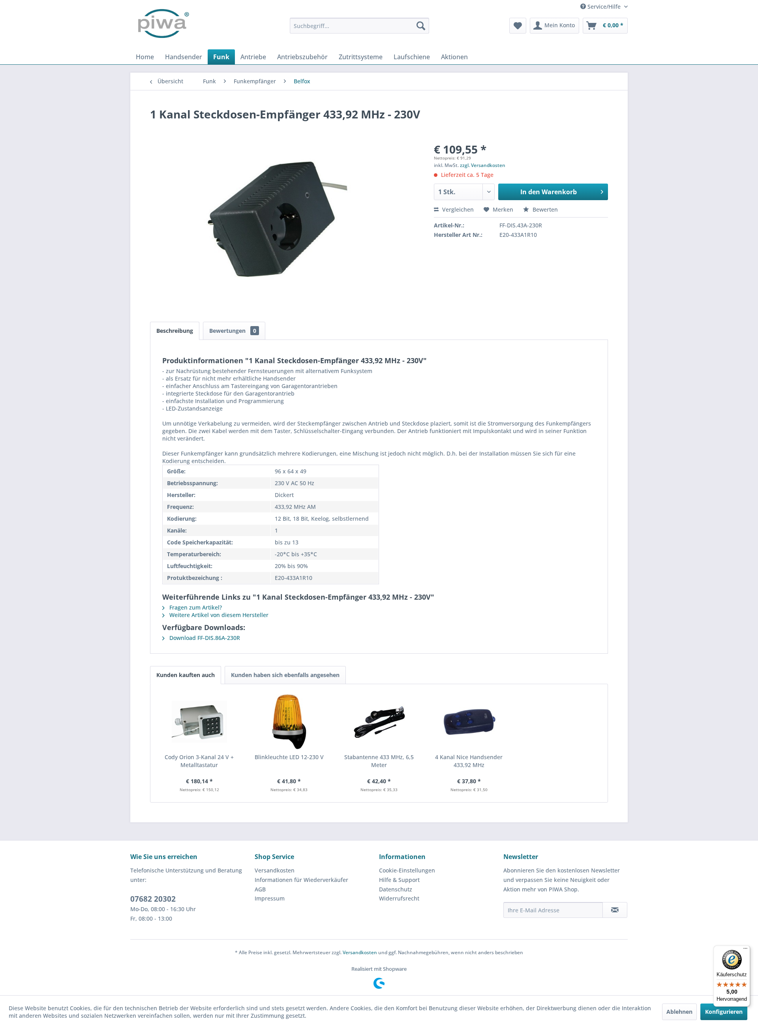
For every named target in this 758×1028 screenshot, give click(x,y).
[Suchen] (421, 26)
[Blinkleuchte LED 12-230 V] (289, 721)
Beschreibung (174, 330)
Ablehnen (679, 1011)
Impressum (270, 898)
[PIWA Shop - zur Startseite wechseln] (162, 25)
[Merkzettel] (517, 26)
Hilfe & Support (399, 880)
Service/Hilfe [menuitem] (604, 6)
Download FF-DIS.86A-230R (204, 638)
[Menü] (745, 950)
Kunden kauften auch (185, 675)
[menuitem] (359, 26)
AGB (260, 889)
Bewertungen (232, 330)
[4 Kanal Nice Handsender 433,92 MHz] (469, 721)
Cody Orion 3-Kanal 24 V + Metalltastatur (199, 761)
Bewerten (544, 209)
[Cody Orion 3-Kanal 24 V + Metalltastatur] (199, 721)
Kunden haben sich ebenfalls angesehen (285, 675)
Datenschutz (395, 889)
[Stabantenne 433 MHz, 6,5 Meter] (379, 721)
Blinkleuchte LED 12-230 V (289, 757)
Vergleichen (457, 209)
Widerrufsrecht (399, 898)
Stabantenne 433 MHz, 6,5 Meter (379, 761)
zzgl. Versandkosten (482, 165)
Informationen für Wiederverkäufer (301, 880)
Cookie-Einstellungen (407, 870)
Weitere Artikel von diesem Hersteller (218, 615)
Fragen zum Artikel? (195, 607)
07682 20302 (153, 899)
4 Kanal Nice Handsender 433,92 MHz (469, 761)
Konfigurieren (724, 1011)
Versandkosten (275, 870)
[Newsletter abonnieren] (614, 910)
